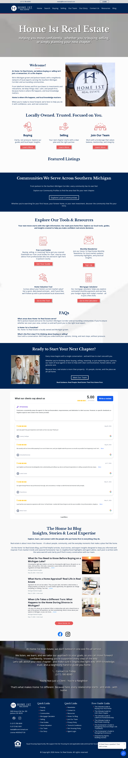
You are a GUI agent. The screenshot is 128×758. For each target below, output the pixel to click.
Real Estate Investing (102, 722)
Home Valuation (46, 725)
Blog (114, 8)
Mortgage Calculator (47, 716)
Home (39, 8)
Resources (105, 8)
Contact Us (94, 8)
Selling (63, 8)
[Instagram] (68, 634)
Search (47, 8)
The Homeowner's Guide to (104, 725)
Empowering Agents (102, 736)
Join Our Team (72, 719)
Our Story (83, 8)
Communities (45, 713)
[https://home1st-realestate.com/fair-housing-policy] (18, 743)
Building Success (100, 738)
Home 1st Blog (72, 716)
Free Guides (44, 722)
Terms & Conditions (74, 725)
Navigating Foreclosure (103, 733)
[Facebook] (60, 634)
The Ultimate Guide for (103, 711)
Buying (55, 8)
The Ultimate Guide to (102, 707)
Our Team (72, 8)
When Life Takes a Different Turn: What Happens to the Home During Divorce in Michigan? (50, 602)
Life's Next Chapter (101, 713)
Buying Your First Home (103, 708)
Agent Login (71, 731)
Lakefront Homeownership (104, 718)
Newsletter (71, 707)
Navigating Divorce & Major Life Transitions (106, 727)
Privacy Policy (72, 722)
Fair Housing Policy (74, 728)
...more (52, 568)
